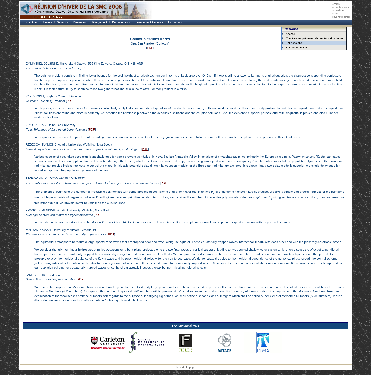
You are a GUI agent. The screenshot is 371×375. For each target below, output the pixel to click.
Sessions (62, 22)
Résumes (79, 22)
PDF (150, 47)
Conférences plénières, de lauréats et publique (314, 38)
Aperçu (290, 33)
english (336, 4)
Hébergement (99, 22)
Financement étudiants (149, 22)
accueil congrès (340, 7)
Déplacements (121, 22)
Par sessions (294, 43)
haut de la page (185, 367)
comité (335, 13)
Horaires (47, 22)
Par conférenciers (297, 47)
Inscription (30, 22)
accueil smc (338, 10)
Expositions (175, 22)
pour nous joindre (341, 16)
